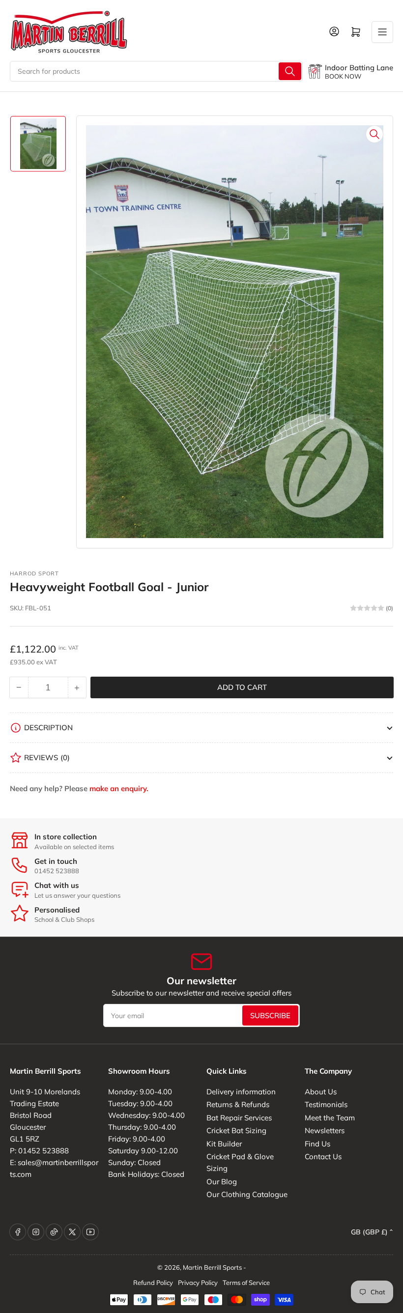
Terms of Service (246, 1282)
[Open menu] (382, 32)
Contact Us (323, 1156)
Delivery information (241, 1091)
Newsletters (325, 1130)
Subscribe (270, 1015)
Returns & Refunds (237, 1104)
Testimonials (326, 1104)
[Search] (290, 71)
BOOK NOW (343, 76)
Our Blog (221, 1181)
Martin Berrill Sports (212, 1267)
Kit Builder (224, 1143)
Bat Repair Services (239, 1117)
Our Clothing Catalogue (247, 1194)
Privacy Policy (198, 1282)
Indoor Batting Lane (359, 67)
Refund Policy (153, 1282)
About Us (321, 1091)
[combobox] (156, 71)
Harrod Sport (34, 573)
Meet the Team (330, 1117)
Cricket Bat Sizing (236, 1130)
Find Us (317, 1143)
